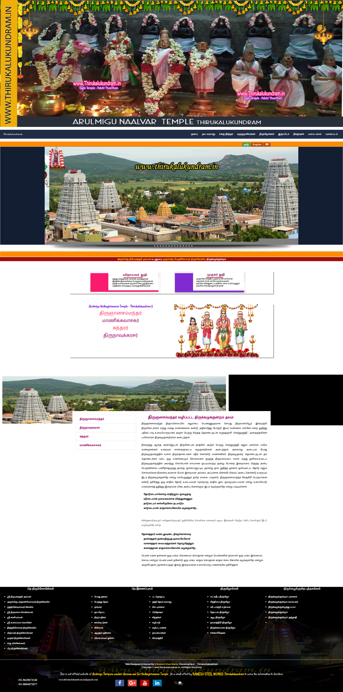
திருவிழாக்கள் (266, 134)
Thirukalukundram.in (13, 134)
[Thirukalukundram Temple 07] (169, 246)
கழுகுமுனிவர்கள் (246, 134)
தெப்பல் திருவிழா (219, 612)
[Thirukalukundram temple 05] (166, 246)
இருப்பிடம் (283, 134)
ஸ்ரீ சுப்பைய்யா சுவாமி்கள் (19, 622)
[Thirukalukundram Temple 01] (154, 246)
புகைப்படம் (331, 134)
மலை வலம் (314, 134)
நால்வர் (98, 607)
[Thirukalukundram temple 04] (163, 246)
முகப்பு (194, 134)
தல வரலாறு (208, 134)
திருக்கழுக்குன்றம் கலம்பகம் (283, 602)
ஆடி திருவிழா (217, 617)
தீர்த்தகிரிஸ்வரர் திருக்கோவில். (22, 628)
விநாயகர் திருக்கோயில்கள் (20, 633)
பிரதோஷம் (157, 612)
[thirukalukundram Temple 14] (189, 246)
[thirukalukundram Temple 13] (186, 246)
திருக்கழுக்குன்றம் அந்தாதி (282, 617)
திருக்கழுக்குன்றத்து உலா (281, 607)
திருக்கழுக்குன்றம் (278, 612)
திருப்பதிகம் (100, 617)
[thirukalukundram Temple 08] (171, 246)
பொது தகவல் (101, 596)
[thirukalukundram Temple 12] (183, 246)
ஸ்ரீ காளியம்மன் (15, 617)
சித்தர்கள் (156, 617)
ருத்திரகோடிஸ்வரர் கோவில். (20, 607)
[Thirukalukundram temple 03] (160, 246)
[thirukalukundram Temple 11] (180, 246)
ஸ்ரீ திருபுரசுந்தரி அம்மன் (19, 596)
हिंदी (267, 144)
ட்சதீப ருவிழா (219, 597)
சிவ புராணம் (158, 607)
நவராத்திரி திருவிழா (221, 623)
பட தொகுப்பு (158, 596)
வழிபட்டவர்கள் (159, 628)
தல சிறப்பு (99, 612)
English (257, 144)
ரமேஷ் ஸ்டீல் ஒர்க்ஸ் (104, 638)
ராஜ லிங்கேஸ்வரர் (16, 643)
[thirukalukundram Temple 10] (177, 246)
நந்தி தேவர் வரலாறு (162, 602)
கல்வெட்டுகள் (101, 622)
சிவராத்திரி (157, 638)
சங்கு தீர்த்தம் (226, 134)
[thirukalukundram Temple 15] (191, 246)
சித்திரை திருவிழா (220, 602)
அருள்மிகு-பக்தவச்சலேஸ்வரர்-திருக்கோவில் (28, 602)
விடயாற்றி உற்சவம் (220, 607)
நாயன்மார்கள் (159, 633)
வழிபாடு (156, 622)
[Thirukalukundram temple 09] (174, 246)
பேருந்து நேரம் (101, 602)
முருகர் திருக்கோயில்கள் (18, 638)
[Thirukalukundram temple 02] (157, 246)
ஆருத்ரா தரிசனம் (102, 633)
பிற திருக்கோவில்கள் (17, 648)
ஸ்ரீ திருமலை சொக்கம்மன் (20, 612)
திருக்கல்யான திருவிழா (222, 628)
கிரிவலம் (98, 628)
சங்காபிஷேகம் (217, 633)
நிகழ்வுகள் (298, 134)
